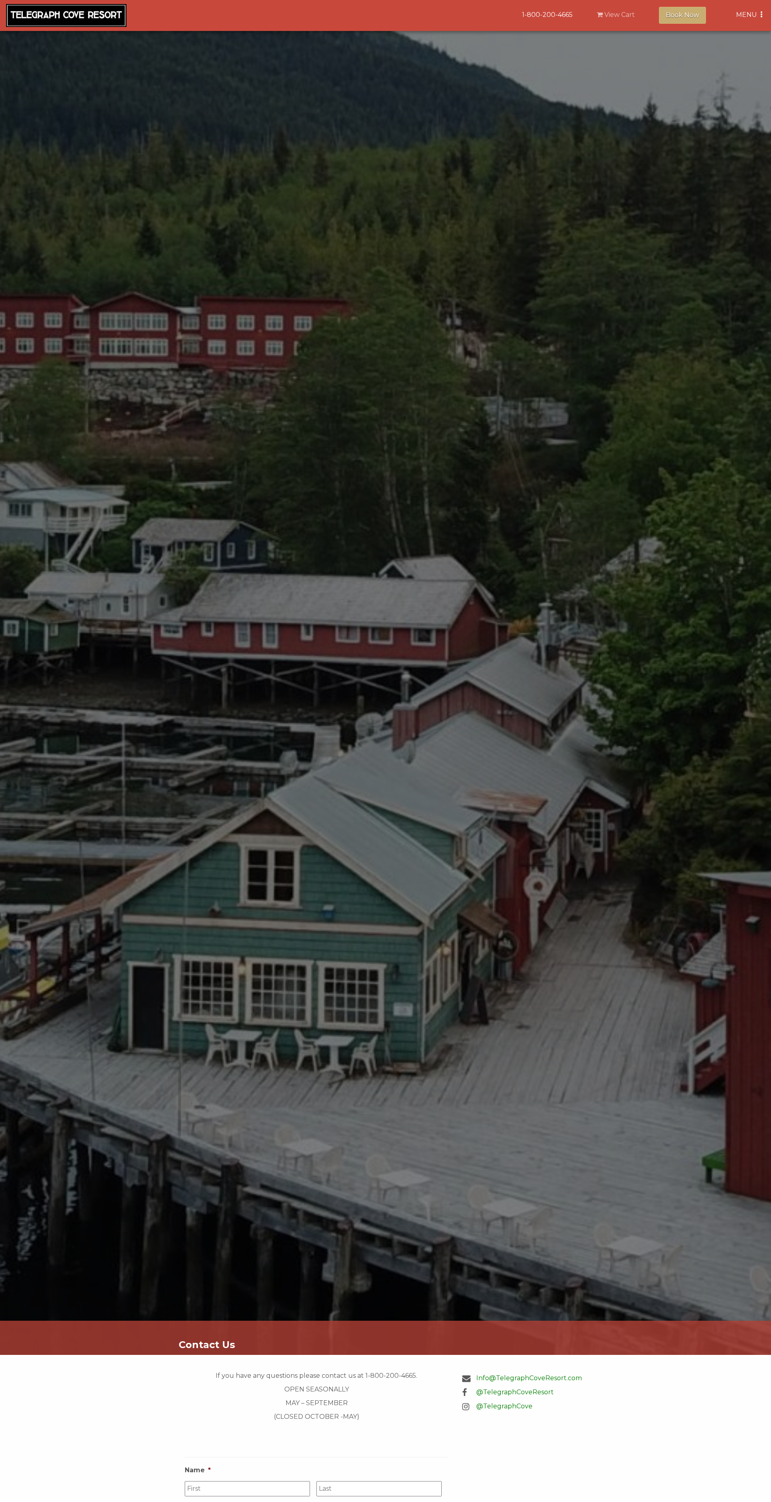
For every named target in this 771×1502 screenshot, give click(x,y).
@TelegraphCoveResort (515, 1392)
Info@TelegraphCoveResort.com (529, 1378)
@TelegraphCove (504, 1406)
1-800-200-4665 (547, 14)
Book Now (682, 15)
